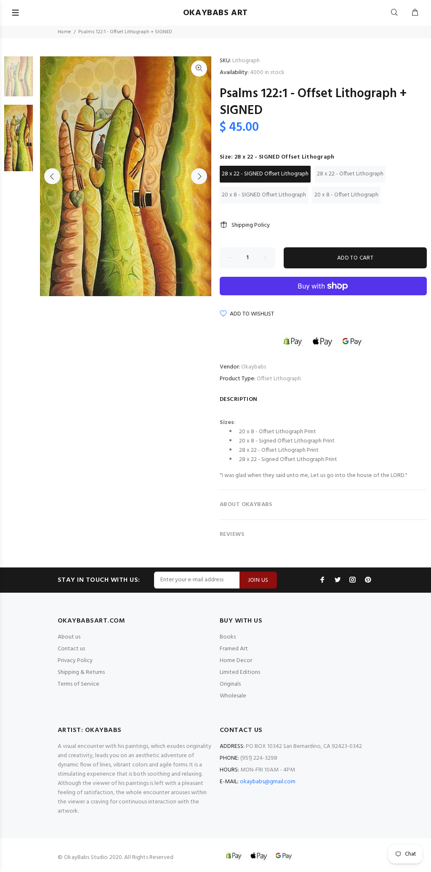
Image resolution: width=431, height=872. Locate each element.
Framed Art (234, 649)
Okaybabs (253, 367)
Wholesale (233, 696)
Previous (52, 176)
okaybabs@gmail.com (267, 782)
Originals (230, 684)
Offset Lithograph (279, 379)
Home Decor (236, 660)
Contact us (71, 649)
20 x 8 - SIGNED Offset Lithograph (264, 195)
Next (199, 176)
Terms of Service (78, 684)
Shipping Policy (250, 225)
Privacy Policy (75, 660)
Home (64, 32)
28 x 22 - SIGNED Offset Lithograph (265, 174)
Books (228, 637)
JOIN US (258, 580)
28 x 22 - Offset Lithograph (350, 174)
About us (69, 637)
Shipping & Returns (81, 672)
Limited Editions (240, 672)
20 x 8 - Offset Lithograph (346, 195)
